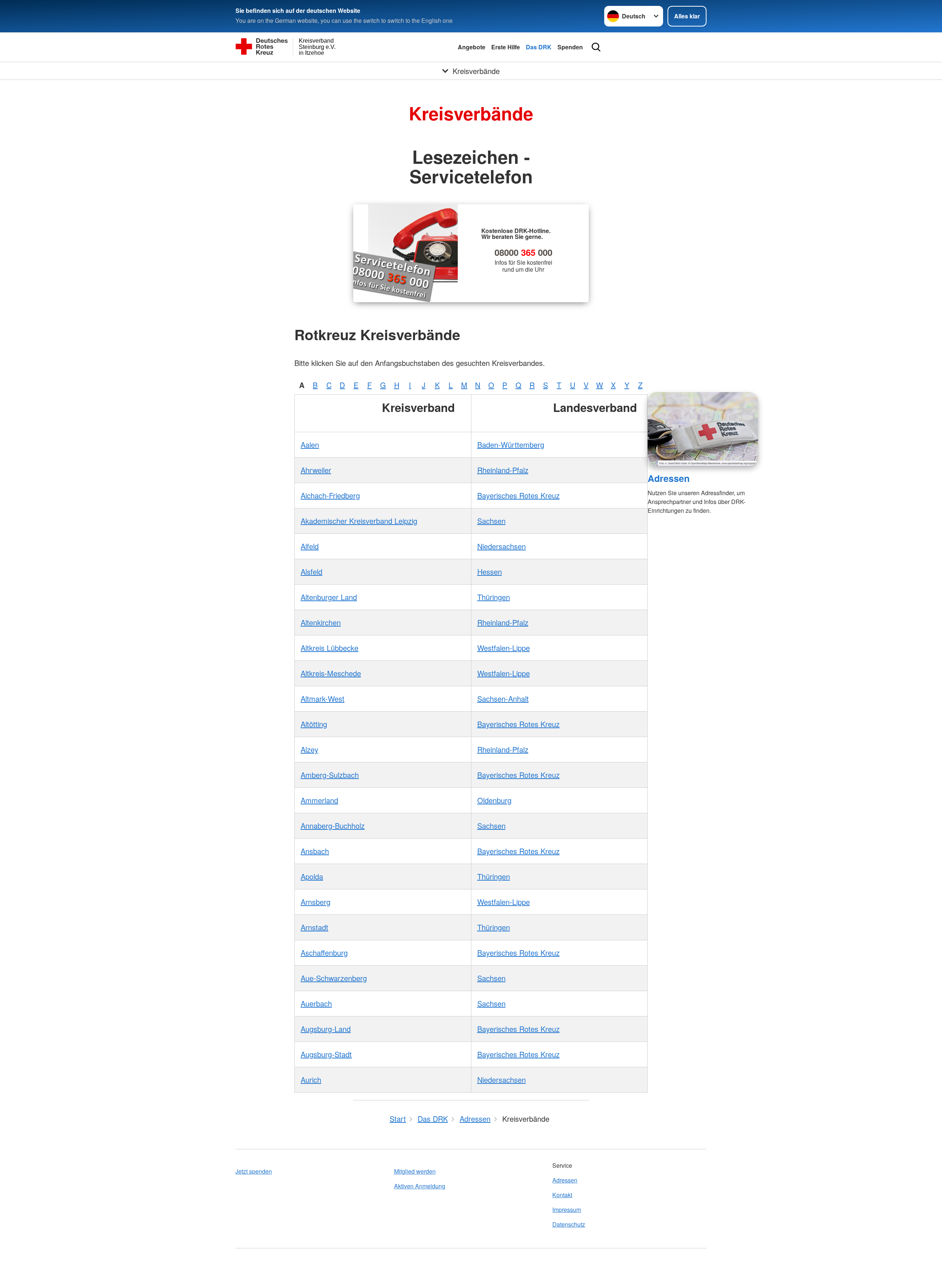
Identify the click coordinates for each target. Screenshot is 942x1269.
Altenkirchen (321, 622)
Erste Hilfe (505, 47)
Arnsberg (315, 901)
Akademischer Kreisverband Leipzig (359, 520)
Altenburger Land (329, 597)
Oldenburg (494, 800)
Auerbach (316, 1003)
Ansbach (315, 851)
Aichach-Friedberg (330, 495)
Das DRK (539, 47)
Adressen (669, 478)
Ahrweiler (316, 470)
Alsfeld (311, 571)
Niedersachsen (501, 546)
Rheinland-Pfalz (502, 470)
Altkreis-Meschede (331, 673)
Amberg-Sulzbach (330, 774)
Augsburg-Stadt (326, 1054)
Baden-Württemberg (510, 444)
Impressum (566, 1209)
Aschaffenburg (324, 952)
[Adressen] (703, 429)
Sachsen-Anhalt (503, 698)
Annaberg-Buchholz (333, 825)
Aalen (310, 444)
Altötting (314, 724)
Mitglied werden (415, 1171)
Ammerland (319, 800)
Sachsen (491, 520)
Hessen (489, 571)
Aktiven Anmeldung (419, 1186)
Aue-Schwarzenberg (334, 978)
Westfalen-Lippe (503, 647)
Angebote (471, 47)
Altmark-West (322, 698)
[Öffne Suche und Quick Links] (596, 47)
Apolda (312, 876)
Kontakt (562, 1195)
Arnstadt (314, 927)
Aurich (311, 1079)
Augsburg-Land (326, 1028)
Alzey (309, 749)
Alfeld (310, 546)
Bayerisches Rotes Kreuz (518, 495)
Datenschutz (568, 1224)
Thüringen (493, 597)
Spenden (570, 47)
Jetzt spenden (254, 1171)
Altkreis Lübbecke (329, 647)
